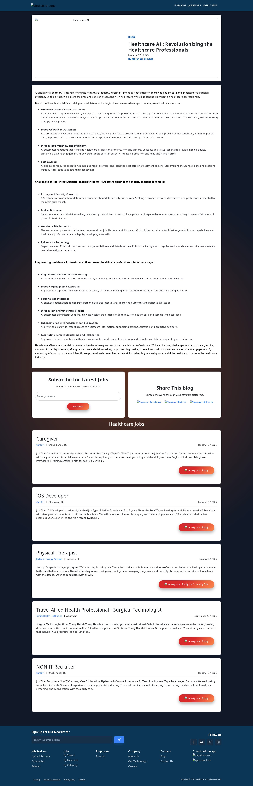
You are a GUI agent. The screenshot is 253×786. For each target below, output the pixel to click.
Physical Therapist (56, 552)
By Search (69, 755)
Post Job (101, 756)
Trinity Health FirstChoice (49, 616)
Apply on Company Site (194, 584)
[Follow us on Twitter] (210, 742)
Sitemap (36, 779)
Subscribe (78, 406)
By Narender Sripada (140, 58)
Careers (132, 766)
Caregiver (47, 439)
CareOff (40, 444)
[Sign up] (119, 739)
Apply (204, 470)
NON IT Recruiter (55, 667)
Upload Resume (41, 756)
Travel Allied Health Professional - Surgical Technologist (99, 610)
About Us (133, 756)
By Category (71, 765)
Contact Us (166, 761)
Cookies (82, 779)
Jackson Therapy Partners (49, 559)
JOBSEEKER (194, 5)
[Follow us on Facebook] (193, 742)
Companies (38, 761)
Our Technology (137, 761)
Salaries (36, 766)
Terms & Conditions (52, 779)
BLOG (131, 37)
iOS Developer (52, 496)
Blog (163, 756)
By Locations (71, 760)
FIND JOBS (180, 5)
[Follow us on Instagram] (218, 742)
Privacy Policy (69, 779)
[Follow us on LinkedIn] (202, 742)
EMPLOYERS (210, 5)
